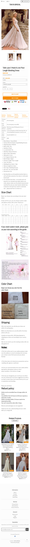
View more (15, 420)
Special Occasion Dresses (17, 116)
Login (15, 516)
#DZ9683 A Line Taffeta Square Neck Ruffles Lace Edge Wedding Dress (8, 447)
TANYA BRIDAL (15, 5)
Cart (25, 1)
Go (27, 529)
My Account (15, 514)
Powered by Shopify (15, 542)
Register (15, 517)
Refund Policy (15, 505)
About (15, 492)
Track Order (15, 497)
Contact (15, 494)
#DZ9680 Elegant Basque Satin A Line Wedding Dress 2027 (7, 474)
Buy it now (15, 98)
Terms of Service (15, 507)
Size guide (7, 78)
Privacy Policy (15, 504)
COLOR (4, 82)
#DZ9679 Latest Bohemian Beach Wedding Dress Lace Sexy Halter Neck (22, 475)
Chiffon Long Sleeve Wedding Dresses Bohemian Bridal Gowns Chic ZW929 (22, 447)
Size (6, 78)
